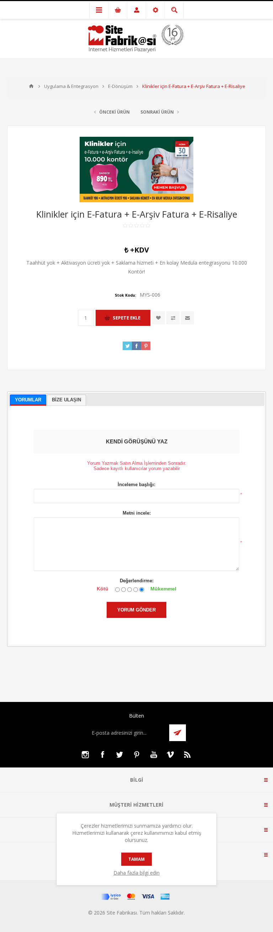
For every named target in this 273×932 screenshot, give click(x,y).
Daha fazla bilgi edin (136, 872)
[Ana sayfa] (31, 86)
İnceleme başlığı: (136, 484)
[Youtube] (153, 754)
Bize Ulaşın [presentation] (66, 399)
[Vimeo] (170, 754)
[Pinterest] (136, 754)
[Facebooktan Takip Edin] (102, 754)
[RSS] (187, 754)
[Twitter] (119, 754)
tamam (136, 859)
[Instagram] (85, 754)
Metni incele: (137, 513)
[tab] (28, 400)
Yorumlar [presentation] (28, 399)
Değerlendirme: (137, 580)
